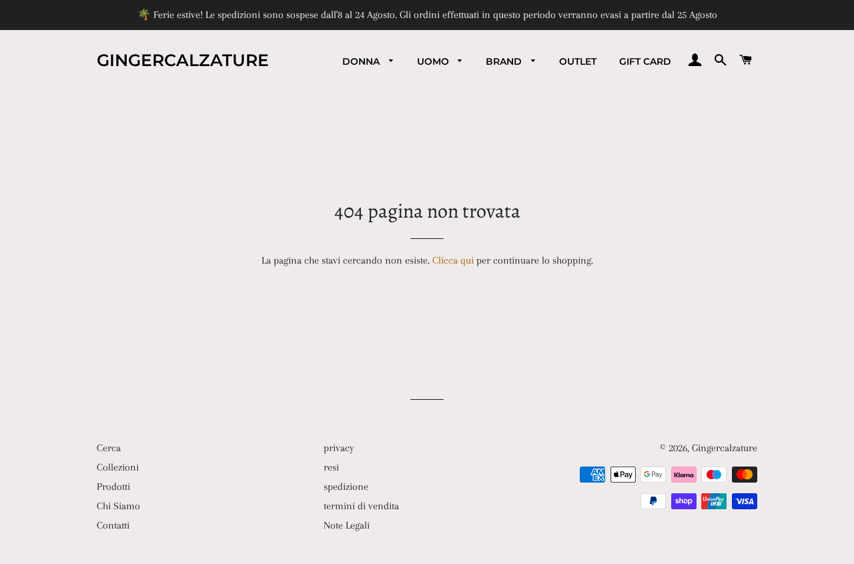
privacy (339, 448)
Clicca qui (453, 260)
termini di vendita (361, 506)
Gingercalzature (183, 60)
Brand (505, 61)
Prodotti (113, 487)
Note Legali (347, 525)
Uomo (434, 61)
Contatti (113, 525)
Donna (362, 61)
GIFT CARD (645, 61)
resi (331, 467)
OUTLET (577, 61)
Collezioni (118, 467)
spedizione (346, 487)
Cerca (109, 448)
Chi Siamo (118, 506)
